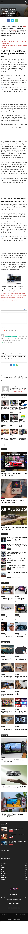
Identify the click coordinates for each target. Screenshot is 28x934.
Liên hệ (19, 917)
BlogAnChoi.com (4, 897)
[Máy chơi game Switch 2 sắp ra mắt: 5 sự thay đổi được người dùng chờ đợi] (21, 702)
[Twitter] (19, 908)
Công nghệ (4, 9)
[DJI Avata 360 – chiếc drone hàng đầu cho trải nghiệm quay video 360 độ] (14, 515)
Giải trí (2, 869)
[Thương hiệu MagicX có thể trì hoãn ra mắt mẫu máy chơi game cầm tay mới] (3, 539)
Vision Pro (10, 359)
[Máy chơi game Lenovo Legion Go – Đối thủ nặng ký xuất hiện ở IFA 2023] (21, 590)
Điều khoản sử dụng (10, 914)
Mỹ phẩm (3, 867)
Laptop (2, 419)
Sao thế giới (3, 863)
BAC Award (15, 917)
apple (6, 354)
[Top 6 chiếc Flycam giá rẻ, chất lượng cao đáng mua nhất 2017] (7, 608)
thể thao (14, 30)
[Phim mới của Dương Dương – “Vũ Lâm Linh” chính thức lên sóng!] (14, 417)
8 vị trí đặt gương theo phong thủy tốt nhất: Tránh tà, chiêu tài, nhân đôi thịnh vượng (20, 377)
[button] (26, 2)
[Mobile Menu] (2, 2)
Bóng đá (2, 875)
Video (24, 26)
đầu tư (3, 356)
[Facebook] (9, 908)
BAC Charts (9, 917)
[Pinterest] (12, 908)
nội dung (9, 356)
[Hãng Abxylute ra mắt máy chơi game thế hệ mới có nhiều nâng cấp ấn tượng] (7, 590)
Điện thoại (21, 434)
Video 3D (3, 359)
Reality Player (21, 356)
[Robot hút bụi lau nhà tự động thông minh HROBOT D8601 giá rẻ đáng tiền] (21, 649)
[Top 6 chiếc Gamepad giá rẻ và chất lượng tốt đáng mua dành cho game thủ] (7, 667)
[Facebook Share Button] (8, 20)
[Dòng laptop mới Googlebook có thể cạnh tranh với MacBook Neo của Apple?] (5, 417)
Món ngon (3, 879)
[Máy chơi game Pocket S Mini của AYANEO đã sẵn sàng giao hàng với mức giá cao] (3, 561)
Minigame (17, 386)
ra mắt (14, 356)
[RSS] (15, 908)
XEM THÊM (3, 397)
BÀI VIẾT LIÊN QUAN (5, 395)
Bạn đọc (2, 871)
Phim (11, 419)
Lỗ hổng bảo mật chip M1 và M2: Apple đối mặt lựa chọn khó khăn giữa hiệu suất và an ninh (7, 378)
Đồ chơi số (12, 9)
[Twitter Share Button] (12, 20)
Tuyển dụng (17, 914)
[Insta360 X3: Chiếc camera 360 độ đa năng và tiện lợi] (21, 719)
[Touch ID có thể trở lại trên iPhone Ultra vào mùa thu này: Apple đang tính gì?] (5, 403)
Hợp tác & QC (22, 914)
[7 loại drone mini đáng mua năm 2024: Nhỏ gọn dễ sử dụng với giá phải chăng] (21, 667)
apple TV (11, 354)
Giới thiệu (3, 914)
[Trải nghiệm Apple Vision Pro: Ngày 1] (21, 684)
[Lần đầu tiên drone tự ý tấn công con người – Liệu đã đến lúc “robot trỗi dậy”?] (7, 649)
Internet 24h (4, 877)
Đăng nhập (24, 309)
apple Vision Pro (20, 354)
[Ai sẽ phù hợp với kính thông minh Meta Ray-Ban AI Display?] (4, 836)
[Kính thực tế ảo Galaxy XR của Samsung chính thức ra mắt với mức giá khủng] (7, 719)
